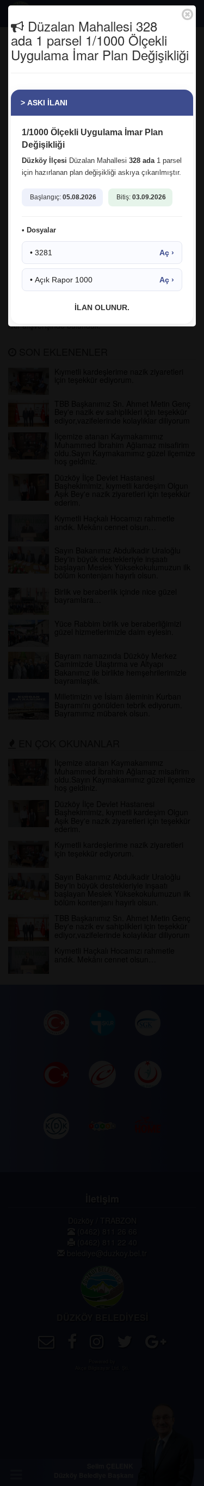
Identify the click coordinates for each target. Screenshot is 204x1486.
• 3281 (102, 252)
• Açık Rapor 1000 (102, 279)
